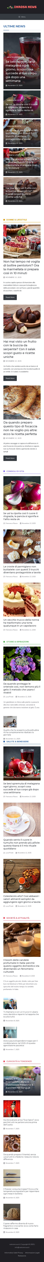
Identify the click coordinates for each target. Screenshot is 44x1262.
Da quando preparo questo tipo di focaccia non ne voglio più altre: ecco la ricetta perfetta (20, 428)
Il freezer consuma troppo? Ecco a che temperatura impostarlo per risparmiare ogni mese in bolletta (21, 1191)
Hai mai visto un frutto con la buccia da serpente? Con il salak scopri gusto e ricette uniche (19, 349)
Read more (10, 297)
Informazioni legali (32, 1253)
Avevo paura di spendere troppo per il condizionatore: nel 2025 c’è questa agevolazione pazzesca (20, 1043)
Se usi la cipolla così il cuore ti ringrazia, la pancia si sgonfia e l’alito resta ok (22, 107)
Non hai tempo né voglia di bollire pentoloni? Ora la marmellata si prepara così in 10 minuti (21, 267)
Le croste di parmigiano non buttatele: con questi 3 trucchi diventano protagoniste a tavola (22, 569)
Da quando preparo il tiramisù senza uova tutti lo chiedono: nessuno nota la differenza (21, 1156)
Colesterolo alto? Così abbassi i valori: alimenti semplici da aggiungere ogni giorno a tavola (22, 899)
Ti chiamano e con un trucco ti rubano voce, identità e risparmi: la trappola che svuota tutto (21, 1014)
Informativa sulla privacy (14, 1253)
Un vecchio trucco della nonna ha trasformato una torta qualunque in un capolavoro (21, 622)
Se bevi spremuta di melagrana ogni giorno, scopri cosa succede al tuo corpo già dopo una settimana (21, 71)
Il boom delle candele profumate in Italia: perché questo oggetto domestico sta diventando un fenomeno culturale (21, 966)
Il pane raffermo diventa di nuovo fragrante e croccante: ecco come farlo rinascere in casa (20, 1225)
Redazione (22, 1256)
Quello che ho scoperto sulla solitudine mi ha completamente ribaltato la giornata (21, 732)
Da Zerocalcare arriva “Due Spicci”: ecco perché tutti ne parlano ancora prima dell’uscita (21, 1122)
